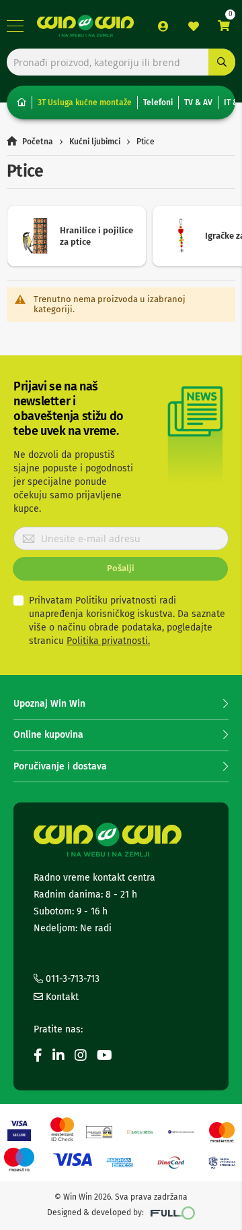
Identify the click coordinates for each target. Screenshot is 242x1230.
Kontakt (61, 997)
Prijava (163, 26)
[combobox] (121, 62)
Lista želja (193, 26)
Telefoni (158, 102)
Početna (37, 141)
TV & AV (198, 102)
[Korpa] (224, 26)
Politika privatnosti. (108, 641)
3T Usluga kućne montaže (85, 102)
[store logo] (85, 26)
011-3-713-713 (71, 979)
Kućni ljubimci (94, 141)
